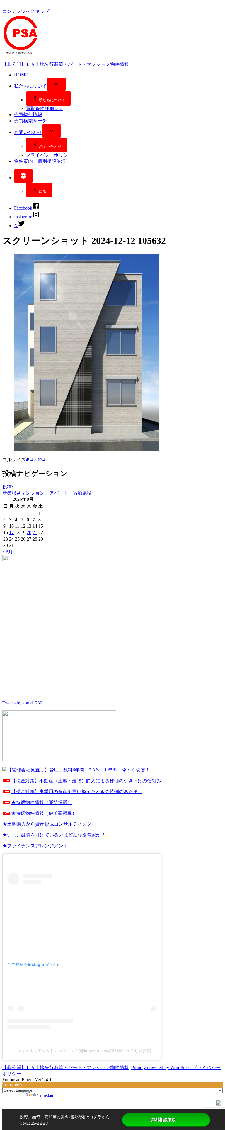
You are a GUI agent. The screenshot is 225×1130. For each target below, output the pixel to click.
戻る (42, 191)
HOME (21, 74)
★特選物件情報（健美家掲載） (44, 813)
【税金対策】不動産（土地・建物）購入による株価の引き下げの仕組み (86, 780)
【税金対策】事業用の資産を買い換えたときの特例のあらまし (76, 791)
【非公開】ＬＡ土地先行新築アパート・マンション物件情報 (65, 64)
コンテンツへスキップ (25, 11)
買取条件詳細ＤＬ (44, 108)
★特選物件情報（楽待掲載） (41, 802)
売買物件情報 (28, 114)
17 (11, 532)
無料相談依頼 (163, 1119)
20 (29, 532)
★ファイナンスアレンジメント (35, 845)
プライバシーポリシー (49, 154)
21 (35, 532)
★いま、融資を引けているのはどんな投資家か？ (53, 834)
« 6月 (7, 551)
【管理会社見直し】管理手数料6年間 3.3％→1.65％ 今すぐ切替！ (78, 769)
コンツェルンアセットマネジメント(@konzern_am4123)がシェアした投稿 (82, 1050)
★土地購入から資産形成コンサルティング (46, 824)
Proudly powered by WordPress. (161, 1067)
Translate (46, 1095)
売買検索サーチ (30, 120)
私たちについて (30, 85)
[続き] (23, 176)
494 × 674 (35, 459)
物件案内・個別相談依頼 (40, 161)
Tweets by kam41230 (22, 702)
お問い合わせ (28, 132)
